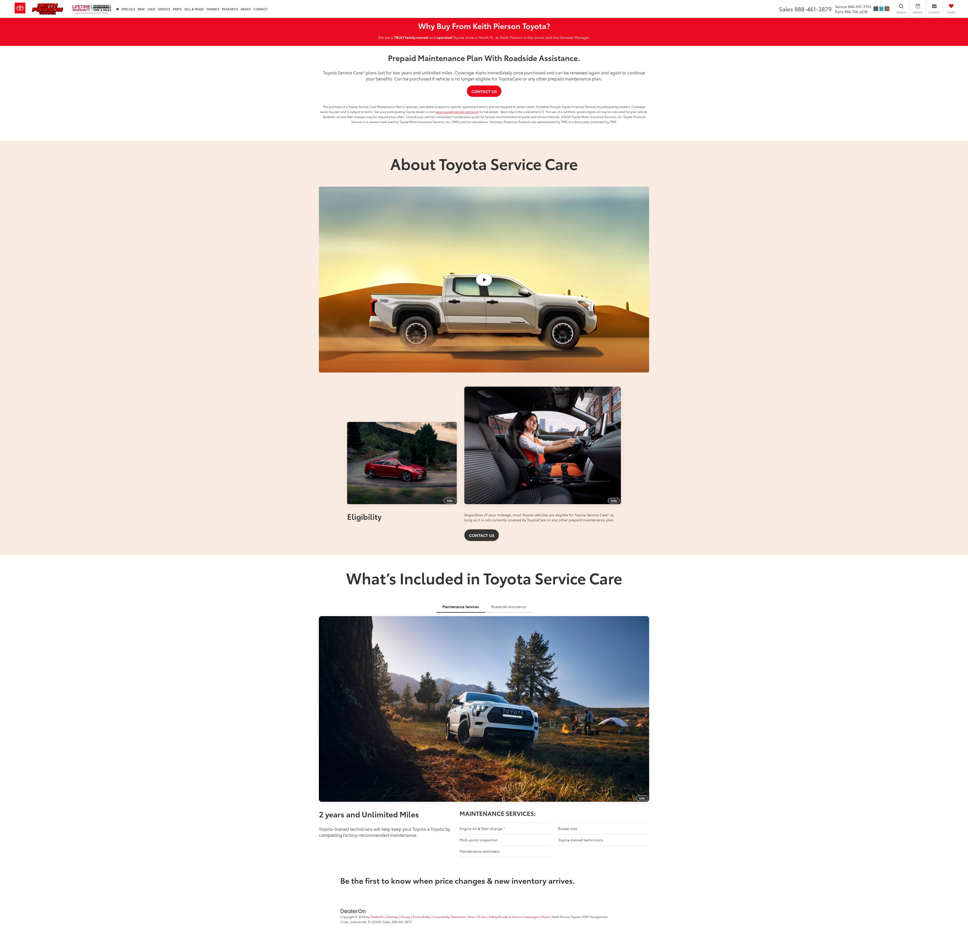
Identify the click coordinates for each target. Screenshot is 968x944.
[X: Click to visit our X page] (881, 9)
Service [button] (164, 9)
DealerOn (377, 916)
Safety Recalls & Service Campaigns (514, 916)
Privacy (405, 916)
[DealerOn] (353, 910)
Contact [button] (260, 9)
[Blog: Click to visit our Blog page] (887, 9)
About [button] (245, 9)
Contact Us (484, 91)
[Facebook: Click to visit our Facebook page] (875, 9)
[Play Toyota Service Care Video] (484, 280)
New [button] (141, 9)
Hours (545, 916)
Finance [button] (213, 9)
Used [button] (151, 9)
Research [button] (230, 9)
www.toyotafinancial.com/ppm (457, 111)
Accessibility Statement (448, 916)
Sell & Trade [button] (194, 9)
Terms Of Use (476, 916)
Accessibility (421, 916)
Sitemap (392, 916)
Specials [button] (128, 9)
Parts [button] (177, 9)
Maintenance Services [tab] (460, 606)
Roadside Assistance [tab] (508, 606)
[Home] (117, 9)
